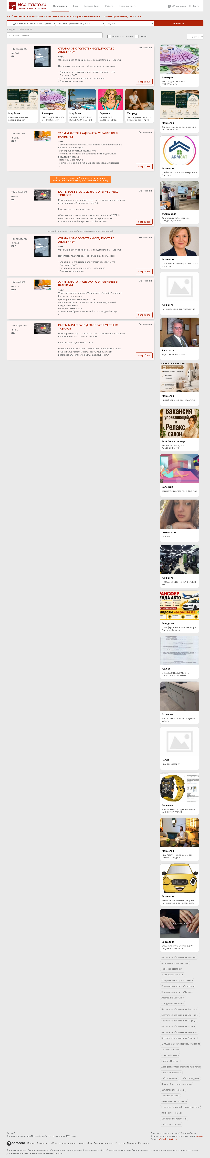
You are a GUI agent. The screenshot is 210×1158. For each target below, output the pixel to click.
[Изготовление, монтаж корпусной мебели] (179, 695)
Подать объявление (38, 1143)
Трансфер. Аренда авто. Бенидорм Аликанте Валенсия (179, 628)
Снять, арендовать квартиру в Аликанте (180, 1043)
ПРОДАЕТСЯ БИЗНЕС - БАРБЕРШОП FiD (179, 583)
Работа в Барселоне (171, 1072)
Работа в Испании (170, 1061)
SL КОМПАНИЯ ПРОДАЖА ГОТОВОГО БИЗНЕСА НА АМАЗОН (179, 810)
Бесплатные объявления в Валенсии (179, 1032)
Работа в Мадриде (190, 1078)
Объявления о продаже (63, 1143)
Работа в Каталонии (171, 1124)
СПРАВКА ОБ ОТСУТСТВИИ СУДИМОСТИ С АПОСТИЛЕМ (86, 50)
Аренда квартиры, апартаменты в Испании (181, 1066)
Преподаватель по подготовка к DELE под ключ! (180, 264)
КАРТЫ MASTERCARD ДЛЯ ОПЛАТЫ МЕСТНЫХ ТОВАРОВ (88, 193)
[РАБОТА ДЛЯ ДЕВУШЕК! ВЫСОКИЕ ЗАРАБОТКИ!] (82, 99)
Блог (75, 5)
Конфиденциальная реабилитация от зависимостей (18, 119)
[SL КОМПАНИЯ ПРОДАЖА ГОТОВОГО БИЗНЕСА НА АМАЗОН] (179, 786)
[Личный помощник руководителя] (179, 286)
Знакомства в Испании (172, 974)
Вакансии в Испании (171, 1112)
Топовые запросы (170, 1049)
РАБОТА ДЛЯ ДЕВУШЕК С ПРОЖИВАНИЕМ (53, 118)
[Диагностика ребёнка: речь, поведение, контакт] (179, 195)
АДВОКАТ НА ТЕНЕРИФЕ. (173, 354)
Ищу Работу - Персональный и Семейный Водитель (177, 856)
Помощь (131, 1143)
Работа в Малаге (169, 1078)
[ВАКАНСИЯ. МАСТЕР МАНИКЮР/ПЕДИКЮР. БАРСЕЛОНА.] (179, 923)
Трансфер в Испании (171, 968)
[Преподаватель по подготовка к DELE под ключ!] (179, 240)
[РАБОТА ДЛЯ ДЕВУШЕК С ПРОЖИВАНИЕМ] (53, 99)
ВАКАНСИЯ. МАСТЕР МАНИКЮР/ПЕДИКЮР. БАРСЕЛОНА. (177, 947)
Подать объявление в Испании (176, 1084)
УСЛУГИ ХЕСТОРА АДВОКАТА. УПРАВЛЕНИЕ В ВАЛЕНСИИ (88, 134)
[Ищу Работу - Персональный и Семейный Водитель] (179, 832)
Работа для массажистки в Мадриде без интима (139, 118)
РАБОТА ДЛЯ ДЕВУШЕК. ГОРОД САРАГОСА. (107, 119)
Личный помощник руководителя (178, 309)
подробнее (144, 81)
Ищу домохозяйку (170, 764)
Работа (109, 5)
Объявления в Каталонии (174, 1118)
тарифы (199, 1136)
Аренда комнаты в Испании (175, 963)
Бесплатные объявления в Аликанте (179, 1009)
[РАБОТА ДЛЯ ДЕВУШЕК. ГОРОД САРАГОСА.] (111, 99)
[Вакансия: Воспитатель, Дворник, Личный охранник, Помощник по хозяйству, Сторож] (179, 877)
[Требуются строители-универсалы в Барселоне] (179, 149)
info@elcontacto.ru (167, 1139)
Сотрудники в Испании (172, 1003)
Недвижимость (127, 5)
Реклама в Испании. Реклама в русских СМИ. (181, 1107)
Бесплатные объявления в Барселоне (180, 1015)
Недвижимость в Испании (174, 1101)
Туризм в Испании (170, 1095)
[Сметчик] (179, 513)
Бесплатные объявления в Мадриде (179, 1020)
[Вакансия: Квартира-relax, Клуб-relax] (179, 468)
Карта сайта (85, 1143)
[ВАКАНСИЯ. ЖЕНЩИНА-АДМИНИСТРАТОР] (179, 422)
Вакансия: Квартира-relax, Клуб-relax (179, 491)
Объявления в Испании (173, 1089)
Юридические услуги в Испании (177, 980)
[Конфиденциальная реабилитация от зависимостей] (22, 99)
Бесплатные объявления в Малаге (178, 1026)
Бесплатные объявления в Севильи (178, 1038)
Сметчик (166, 536)
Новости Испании (170, 1055)
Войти (195, 5)
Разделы (120, 1143)
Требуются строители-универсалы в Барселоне (179, 173)
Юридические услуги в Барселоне (178, 986)
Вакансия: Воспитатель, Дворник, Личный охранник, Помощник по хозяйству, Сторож (178, 902)
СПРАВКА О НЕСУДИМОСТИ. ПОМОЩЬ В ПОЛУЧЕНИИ (175, 674)
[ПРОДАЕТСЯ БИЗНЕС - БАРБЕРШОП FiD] (179, 559)
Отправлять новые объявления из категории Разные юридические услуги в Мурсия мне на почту (80, 179)
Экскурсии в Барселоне (172, 997)
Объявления (60, 5)
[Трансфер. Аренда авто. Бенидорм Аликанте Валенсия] (179, 604)
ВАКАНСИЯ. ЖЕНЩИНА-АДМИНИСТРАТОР (173, 446)
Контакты (143, 1143)
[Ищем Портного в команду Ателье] (179, 377)
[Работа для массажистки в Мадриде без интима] (139, 99)
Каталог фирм (92, 5)
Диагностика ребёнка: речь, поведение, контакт (175, 219)
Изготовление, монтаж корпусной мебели (178, 719)
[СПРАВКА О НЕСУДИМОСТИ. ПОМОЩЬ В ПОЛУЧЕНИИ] (179, 650)
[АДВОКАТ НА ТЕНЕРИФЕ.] (179, 331)
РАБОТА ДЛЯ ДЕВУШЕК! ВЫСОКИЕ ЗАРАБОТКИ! (80, 118)
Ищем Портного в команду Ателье (178, 400)
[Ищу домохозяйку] (179, 741)
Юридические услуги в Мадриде (177, 992)
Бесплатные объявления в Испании (178, 957)
